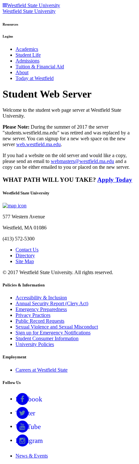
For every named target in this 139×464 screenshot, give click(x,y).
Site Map (25, 261)
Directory (25, 255)
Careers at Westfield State (42, 370)
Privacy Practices (33, 315)
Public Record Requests (40, 321)
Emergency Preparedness (41, 309)
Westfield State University (29, 11)
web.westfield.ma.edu (38, 144)
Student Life (28, 55)
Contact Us (27, 249)
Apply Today (114, 179)
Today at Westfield (35, 78)
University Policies (35, 344)
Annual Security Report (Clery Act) (52, 303)
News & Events (32, 455)
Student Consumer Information (47, 338)
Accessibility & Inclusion (41, 297)
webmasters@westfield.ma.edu (82, 161)
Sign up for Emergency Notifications (53, 332)
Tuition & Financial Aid (40, 66)
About (22, 72)
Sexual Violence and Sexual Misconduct (57, 327)
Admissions (27, 61)
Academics (27, 49)
